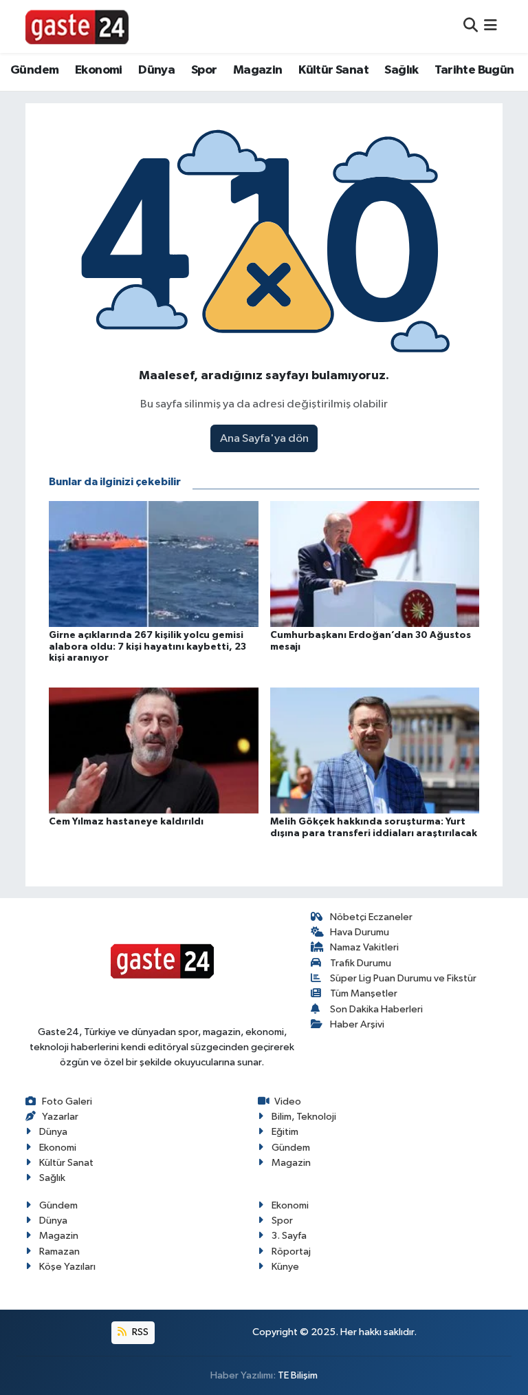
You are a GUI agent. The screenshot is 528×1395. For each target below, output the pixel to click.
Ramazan (59, 1251)
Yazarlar (60, 1116)
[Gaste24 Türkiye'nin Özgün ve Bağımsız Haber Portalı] (77, 26)
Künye (285, 1266)
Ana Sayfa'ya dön (264, 439)
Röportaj (291, 1251)
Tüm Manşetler (363, 993)
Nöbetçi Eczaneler (371, 917)
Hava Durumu (359, 932)
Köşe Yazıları (67, 1266)
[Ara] (470, 26)
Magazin (258, 70)
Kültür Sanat (333, 70)
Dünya (156, 70)
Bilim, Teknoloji (304, 1116)
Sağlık (401, 70)
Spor (204, 70)
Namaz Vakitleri (364, 947)
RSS (139, 1332)
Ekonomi (98, 70)
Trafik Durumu (360, 963)
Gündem (34, 70)
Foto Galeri (67, 1101)
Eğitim (285, 1132)
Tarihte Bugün (474, 70)
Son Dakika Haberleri (376, 1009)
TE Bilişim (298, 1375)
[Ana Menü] (490, 26)
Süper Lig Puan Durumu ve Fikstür (403, 978)
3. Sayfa (289, 1236)
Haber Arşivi (357, 1024)
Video (287, 1101)
